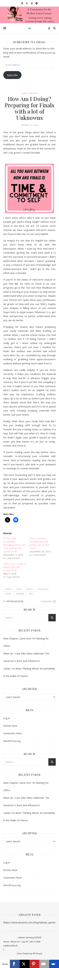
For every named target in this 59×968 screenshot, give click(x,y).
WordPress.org (12, 741)
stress (8, 593)
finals (19, 589)
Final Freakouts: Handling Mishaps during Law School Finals (39, 543)
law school (43, 589)
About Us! (15, 941)
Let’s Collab (34, 941)
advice (8, 589)
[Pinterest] (34, 964)
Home (6, 941)
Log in (6, 718)
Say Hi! (24, 941)
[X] (25, 964)
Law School (29, 93)
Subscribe (12, 75)
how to (30, 589)
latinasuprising (15, 601)
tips (30, 593)
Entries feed (10, 725)
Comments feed (12, 733)
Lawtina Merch (10, 945)
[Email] (44, 964)
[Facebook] (15, 964)
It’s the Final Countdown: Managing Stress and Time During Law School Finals (14, 545)
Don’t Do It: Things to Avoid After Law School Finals (14, 567)
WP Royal (37, 953)
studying (20, 593)
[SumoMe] (54, 964)
